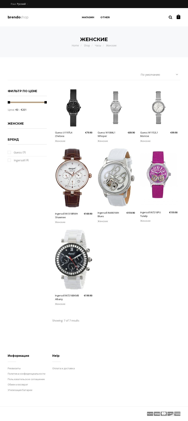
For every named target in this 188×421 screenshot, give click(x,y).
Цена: (11, 109)
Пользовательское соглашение (26, 379)
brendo (18, 17)
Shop (87, 45)
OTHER (105, 17)
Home (75, 45)
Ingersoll (19, 160)
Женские (111, 45)
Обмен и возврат (18, 384)
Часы (98, 45)
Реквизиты (14, 368)
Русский (21, 4)
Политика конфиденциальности (26, 373)
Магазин (88, 17)
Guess (17, 152)
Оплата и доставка (63, 368)
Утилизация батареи (20, 390)
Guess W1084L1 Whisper (106, 134)
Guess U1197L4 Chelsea (63, 134)
